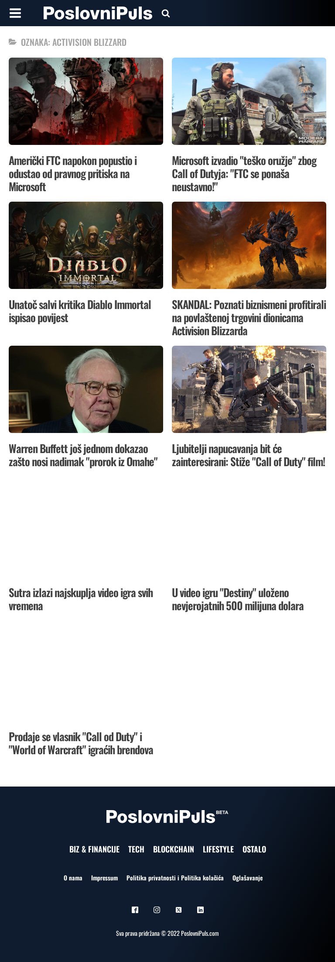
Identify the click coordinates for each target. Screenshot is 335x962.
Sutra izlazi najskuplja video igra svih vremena (81, 598)
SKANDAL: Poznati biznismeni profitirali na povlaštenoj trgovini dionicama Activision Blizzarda (249, 317)
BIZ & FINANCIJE (94, 849)
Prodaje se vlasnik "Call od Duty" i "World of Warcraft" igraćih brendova (81, 742)
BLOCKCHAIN (173, 849)
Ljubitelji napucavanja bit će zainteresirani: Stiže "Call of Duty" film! (248, 454)
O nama (73, 877)
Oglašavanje (247, 877)
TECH (136, 849)
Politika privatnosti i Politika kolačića (175, 877)
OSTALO (254, 849)
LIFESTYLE (218, 849)
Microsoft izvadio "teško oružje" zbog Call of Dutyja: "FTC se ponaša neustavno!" (244, 173)
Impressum (104, 877)
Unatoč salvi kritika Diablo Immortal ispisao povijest (80, 310)
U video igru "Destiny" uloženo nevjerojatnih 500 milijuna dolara (238, 598)
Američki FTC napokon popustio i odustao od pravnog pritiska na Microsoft (73, 173)
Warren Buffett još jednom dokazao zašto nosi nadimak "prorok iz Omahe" (83, 454)
